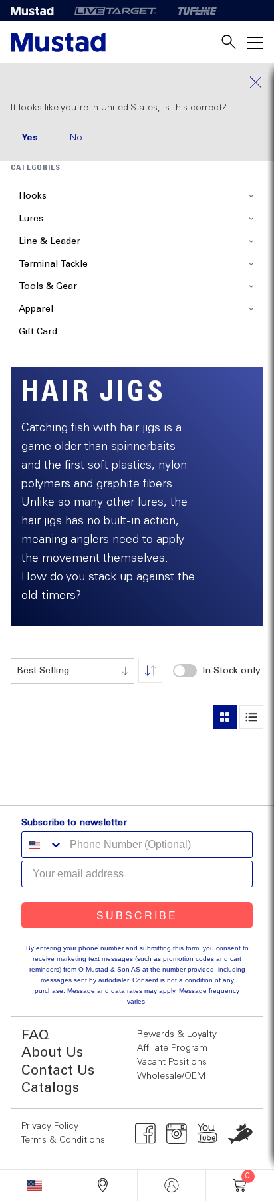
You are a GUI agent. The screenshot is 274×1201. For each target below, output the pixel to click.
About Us (52, 1053)
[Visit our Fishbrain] (240, 1133)
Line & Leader (49, 241)
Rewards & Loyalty (177, 1034)
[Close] (137, 82)
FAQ (35, 1036)
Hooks (33, 196)
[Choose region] (34, 1185)
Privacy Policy (49, 1126)
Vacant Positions (172, 1062)
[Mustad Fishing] (37, 10)
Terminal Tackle (53, 264)
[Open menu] (255, 42)
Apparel (36, 309)
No (76, 137)
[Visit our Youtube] (208, 1133)
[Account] (172, 1185)
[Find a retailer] (102, 1185)
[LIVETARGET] (115, 10)
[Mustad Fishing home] (58, 42)
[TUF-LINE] (197, 10)
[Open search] (229, 42)
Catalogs (50, 1088)
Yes (29, 137)
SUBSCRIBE (137, 915)
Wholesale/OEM (171, 1076)
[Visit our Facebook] (145, 1133)
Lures (31, 218)
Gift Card (38, 331)
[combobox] (72, 671)
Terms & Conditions (63, 1140)
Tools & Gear (48, 286)
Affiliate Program (172, 1048)
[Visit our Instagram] (176, 1133)
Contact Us (57, 1071)
